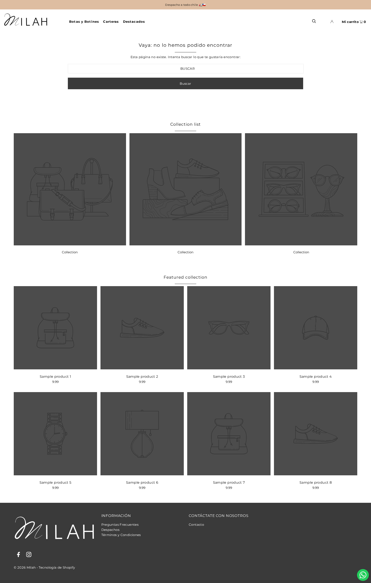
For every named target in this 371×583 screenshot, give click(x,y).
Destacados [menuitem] (134, 22)
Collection (70, 252)
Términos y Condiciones (121, 535)
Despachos (110, 530)
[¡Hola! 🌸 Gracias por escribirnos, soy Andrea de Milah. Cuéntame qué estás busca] (363, 575)
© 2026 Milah (25, 567)
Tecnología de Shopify (57, 567)
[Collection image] (70, 244)
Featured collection (185, 277)
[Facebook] (18, 555)
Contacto (196, 525)
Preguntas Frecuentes (120, 525)
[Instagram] (28, 555)
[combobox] (186, 68)
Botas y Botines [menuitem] (84, 22)
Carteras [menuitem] (111, 22)
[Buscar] (314, 21)
